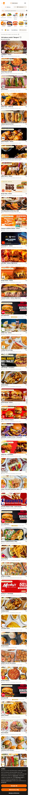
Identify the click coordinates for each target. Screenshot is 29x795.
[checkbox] (3, 24)
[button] (3, 3)
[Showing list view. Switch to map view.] (27, 11)
